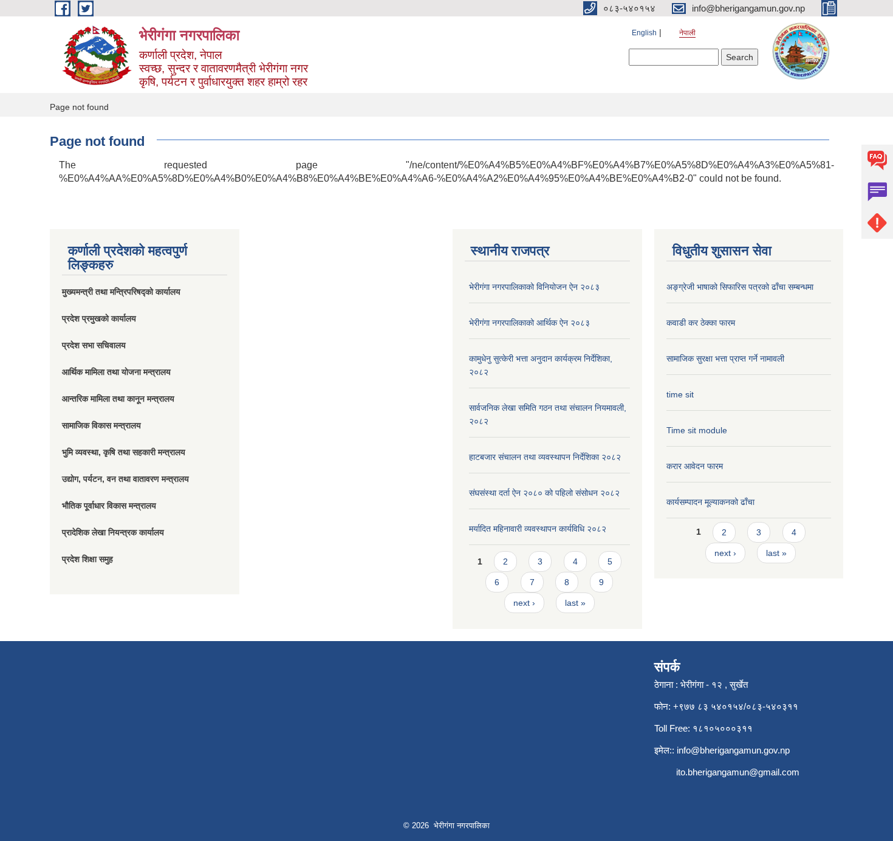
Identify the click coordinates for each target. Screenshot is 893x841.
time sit (680, 394)
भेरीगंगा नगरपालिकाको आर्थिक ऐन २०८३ (529, 323)
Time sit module (696, 430)
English (644, 33)
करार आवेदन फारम (694, 466)
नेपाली (687, 33)
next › (524, 603)
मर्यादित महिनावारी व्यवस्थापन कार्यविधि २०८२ (537, 529)
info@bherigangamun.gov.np (733, 750)
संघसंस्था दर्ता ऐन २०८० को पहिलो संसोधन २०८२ (544, 493)
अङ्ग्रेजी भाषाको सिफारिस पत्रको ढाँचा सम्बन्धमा (739, 287)
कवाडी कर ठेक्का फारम (700, 323)
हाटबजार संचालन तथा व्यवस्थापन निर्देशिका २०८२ (545, 457)
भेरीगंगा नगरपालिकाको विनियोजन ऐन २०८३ (534, 287)
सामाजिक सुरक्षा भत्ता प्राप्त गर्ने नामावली (725, 358)
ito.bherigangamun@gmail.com (737, 772)
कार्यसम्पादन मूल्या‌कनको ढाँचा (710, 502)
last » (575, 603)
